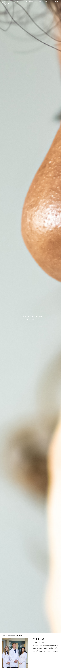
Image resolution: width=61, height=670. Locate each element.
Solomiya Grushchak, (43, 648)
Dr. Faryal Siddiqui (49, 647)
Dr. (38, 648)
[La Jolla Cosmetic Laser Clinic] (5, 3)
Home (4, 635)
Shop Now (39, 1)
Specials (46, 1)
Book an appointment (29, 1)
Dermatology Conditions (10, 635)
